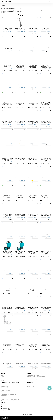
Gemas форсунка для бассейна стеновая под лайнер (33, 308)
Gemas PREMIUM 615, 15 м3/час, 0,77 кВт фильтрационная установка (33, 215)
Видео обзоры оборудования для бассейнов (8, 377)
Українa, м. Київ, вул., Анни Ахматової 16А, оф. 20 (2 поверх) (8, 404)
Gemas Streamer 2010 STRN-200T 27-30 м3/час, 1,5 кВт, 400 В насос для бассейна (46, 103)
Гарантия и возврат (30, 387)
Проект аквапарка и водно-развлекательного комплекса (10, 399)
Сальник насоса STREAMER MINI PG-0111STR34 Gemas (7, 84)
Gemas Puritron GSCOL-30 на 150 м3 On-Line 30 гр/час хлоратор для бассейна (33, 140)
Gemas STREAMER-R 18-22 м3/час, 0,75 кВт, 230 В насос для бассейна (46, 159)
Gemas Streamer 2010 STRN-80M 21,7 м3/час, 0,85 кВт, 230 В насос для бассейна (20, 271)
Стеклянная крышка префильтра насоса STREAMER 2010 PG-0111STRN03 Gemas (46, 66)
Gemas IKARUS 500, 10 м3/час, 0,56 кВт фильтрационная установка (46, 252)
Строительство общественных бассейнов (8, 391)
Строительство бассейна (5, 383)
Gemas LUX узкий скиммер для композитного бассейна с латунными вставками (46, 47)
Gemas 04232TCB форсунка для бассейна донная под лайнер (46, 326)
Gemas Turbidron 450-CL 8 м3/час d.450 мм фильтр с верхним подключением (46, 271)
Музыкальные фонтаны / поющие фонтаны (8, 394)
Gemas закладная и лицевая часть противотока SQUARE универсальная (33, 122)
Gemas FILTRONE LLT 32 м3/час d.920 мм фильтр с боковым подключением (7, 196)
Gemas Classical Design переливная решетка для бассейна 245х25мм (33, 66)
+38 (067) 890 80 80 (6, 408)
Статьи (2, 376)
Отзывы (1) (48, 105)
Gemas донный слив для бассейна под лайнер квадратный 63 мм (33, 345)
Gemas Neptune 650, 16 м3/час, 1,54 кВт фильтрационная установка (33, 252)
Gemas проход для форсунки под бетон (46, 364)
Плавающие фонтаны (4, 398)
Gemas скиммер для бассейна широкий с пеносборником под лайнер (33, 289)
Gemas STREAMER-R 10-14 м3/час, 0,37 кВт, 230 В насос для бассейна (7, 178)
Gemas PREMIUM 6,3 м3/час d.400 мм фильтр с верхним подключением (20, 215)
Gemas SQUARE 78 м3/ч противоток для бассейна (20, 233)
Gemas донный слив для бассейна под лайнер (7, 66)
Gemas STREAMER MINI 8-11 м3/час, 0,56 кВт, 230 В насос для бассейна (33, 178)
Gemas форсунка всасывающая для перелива (33, 364)
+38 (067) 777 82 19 (6, 410)
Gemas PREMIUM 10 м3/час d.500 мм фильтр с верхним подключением (7, 215)
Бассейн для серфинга (5, 386)
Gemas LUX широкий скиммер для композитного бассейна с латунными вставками (20, 47)
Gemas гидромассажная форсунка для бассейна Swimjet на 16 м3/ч (20, 308)
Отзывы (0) (10, 31)
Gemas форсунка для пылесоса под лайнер (33, 326)
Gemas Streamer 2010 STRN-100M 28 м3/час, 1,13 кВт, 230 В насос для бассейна (7, 308)
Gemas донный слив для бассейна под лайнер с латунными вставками (7, 364)
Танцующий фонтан (4, 395)
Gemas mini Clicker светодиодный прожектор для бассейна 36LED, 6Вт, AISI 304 (46, 29)
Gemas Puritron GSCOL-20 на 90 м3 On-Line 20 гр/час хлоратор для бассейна (46, 140)
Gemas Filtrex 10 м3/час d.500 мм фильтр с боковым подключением (7, 140)
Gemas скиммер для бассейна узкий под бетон (20, 289)
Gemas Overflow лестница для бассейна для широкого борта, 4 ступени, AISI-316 (7, 29)
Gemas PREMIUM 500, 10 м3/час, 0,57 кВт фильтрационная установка (46, 215)
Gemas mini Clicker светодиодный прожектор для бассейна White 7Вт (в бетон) (7, 103)
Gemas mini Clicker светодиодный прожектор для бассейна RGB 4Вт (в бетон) (46, 85)
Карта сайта (29, 383)
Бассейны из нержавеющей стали (6, 390)
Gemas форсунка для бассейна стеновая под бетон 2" (20, 84)
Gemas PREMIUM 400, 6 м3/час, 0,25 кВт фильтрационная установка (7, 234)
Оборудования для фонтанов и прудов (33, 377)
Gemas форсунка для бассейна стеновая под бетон (46, 308)
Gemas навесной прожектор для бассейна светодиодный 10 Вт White (20, 103)
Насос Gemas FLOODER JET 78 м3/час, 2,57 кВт (20, 122)
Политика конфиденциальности (32, 385)
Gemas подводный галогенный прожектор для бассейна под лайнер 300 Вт (33, 234)
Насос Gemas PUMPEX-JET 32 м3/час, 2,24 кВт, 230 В (33, 159)
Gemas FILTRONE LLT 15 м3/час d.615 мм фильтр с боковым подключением (33, 196)
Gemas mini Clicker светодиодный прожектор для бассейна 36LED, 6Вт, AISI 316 (7, 47)
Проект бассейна (4, 385)
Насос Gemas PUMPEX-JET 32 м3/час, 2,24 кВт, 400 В (20, 159)
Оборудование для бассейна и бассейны (33, 375)
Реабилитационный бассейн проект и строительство (10, 387)
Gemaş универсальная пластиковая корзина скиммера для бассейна (33, 29)
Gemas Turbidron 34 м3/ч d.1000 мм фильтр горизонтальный (45, 122)
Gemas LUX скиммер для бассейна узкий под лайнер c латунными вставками (20, 327)
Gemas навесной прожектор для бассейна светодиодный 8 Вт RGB (33, 103)
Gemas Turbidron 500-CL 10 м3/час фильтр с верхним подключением (7, 289)
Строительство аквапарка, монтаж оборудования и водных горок (12, 400)
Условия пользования (30, 386)
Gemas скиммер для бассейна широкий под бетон (46, 289)
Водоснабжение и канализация (32, 379)
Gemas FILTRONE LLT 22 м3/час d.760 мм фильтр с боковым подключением (20, 196)
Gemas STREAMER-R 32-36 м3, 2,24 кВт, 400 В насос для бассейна (7, 122)
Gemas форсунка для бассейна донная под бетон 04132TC (7, 345)
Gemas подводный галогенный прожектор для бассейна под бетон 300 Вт (46, 234)
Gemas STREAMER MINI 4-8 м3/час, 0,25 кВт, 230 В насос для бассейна (45, 178)
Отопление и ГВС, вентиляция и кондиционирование (36, 376)
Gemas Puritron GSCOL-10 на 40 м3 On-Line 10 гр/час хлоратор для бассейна (7, 159)
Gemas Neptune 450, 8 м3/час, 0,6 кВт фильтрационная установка (7, 252)
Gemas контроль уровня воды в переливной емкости (20, 140)
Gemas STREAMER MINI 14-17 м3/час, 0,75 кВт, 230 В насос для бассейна (20, 178)
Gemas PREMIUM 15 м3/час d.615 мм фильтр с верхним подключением (45, 196)
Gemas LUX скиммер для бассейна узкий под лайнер (32, 47)
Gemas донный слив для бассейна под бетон (20, 364)
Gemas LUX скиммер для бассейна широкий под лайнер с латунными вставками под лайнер (33, 85)
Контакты (3, 379)
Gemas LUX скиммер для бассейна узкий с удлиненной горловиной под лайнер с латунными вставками (7, 327)
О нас (2, 375)
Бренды (2, 380)
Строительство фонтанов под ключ (7, 396)
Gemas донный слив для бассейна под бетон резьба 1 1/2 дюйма (46, 345)
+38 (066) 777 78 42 (6, 409)
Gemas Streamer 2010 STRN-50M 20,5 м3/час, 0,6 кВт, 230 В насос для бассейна (33, 271)
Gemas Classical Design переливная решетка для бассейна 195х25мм (20, 66)
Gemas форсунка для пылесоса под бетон (20, 345)
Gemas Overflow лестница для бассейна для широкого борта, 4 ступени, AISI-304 (20, 29)
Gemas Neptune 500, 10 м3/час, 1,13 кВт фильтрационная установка (20, 252)
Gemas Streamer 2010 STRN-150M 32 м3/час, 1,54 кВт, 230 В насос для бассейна (7, 271)
